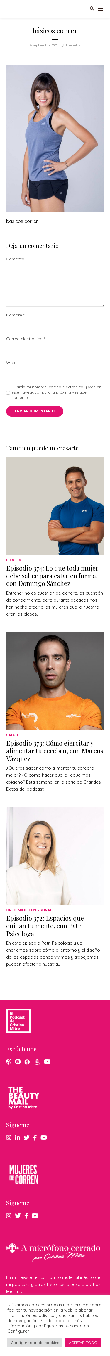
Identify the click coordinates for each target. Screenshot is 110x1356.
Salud (12, 734)
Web (10, 362)
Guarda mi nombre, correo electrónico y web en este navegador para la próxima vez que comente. (56, 392)
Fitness (13, 559)
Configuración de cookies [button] (35, 1342)
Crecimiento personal (29, 910)
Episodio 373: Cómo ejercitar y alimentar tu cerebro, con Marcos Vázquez (54, 751)
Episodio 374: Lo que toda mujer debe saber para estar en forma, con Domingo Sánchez (52, 576)
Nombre (15, 315)
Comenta (15, 259)
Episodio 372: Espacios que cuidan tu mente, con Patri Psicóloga (45, 926)
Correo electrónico (25, 338)
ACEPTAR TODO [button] (83, 1342)
